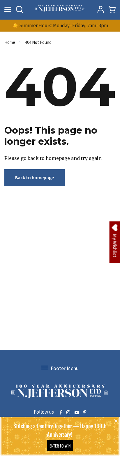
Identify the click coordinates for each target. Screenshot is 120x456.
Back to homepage (34, 177)
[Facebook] (61, 412)
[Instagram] (68, 412)
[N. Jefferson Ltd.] (60, 9)
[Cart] (112, 9)
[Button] (19, 9)
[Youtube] (76, 412)
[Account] (100, 9)
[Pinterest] (85, 412)
